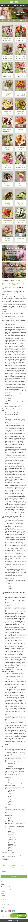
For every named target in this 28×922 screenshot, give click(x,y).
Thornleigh (10, 831)
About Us (3, 884)
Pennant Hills (11, 833)
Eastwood (10, 841)
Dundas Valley (11, 837)
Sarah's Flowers (5, 280)
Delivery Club (4, 895)
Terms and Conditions (6, 887)
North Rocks (11, 836)
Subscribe (14, 876)
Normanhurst (11, 834)
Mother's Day (17, 570)
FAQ (2, 893)
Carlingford (10, 844)
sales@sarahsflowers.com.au (8, 902)
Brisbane (8, 619)
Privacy (3, 891)
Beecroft (18, 280)
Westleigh (10, 850)
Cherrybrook (11, 829)
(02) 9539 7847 (22, 5)
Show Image (5, 859)
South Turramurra (12, 845)
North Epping (11, 848)
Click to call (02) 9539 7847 (14, 920)
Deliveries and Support (6, 889)
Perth (12, 619)
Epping (9, 847)
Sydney (12, 280)
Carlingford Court (12, 839)
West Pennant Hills (12, 842)
